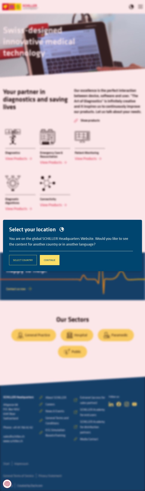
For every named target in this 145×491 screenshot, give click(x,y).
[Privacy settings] (7, 483)
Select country (23, 260)
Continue (50, 260)
